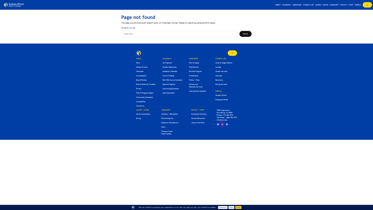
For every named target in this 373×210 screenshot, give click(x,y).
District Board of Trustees (145, 84)
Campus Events (142, 67)
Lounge (218, 67)
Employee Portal (221, 99)
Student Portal (221, 95)
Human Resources (198, 118)
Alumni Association (143, 114)
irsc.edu (132, 28)
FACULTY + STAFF (197, 110)
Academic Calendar (170, 71)
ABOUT (138, 58)
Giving (138, 118)
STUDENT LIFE (220, 58)
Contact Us (140, 106)
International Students (197, 91)
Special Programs (169, 84)
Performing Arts (167, 118)
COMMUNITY (166, 110)
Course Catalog (168, 76)
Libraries (218, 76)
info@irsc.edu (222, 120)
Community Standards (144, 97)
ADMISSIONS (193, 58)
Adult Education (169, 93)
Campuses (140, 71)
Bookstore (219, 80)
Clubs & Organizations (223, 63)
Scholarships (193, 76)
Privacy (138, 89)
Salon (163, 127)
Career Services (221, 71)
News (138, 63)
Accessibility (141, 101)
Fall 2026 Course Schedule (172, 80)
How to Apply (194, 63)
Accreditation (141, 76)
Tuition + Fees (194, 80)
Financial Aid (194, 67)
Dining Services (221, 84)
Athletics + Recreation (169, 114)
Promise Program (195, 71)
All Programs (167, 63)
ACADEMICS (167, 58)
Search (245, 34)
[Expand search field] (367, 5)
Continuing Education (171, 89)
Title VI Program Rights (144, 93)
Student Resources (170, 67)
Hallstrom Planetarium (169, 123)
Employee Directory (199, 114)
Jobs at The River (198, 123)
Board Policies (141, 80)
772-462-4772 (228, 115)
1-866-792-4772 (231, 117)
